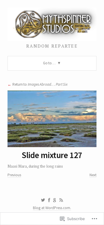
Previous (14, 174)
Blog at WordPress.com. (52, 207)
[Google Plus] (54, 200)
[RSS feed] (61, 200)
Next (93, 174)
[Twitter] (43, 200)
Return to (40, 84)
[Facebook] (49, 200)
